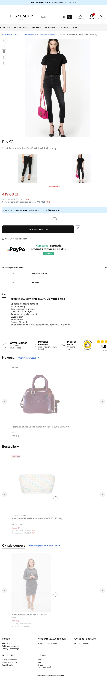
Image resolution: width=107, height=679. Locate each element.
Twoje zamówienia (10, 660)
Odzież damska (30, 35)
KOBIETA (18, 35)
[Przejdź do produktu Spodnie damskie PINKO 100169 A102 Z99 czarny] (81, 168)
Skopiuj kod (54, 210)
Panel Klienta (7, 665)
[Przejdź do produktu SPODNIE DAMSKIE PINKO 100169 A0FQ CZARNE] (27, 168)
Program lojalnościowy (47, 643)
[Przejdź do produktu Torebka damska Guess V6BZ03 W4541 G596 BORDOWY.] (40, 394)
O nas (40, 665)
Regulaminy (7, 643)
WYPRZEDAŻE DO (53, 2)
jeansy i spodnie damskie (48, 35)
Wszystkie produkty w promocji (42, 546)
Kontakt (41, 660)
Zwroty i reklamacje (10, 648)
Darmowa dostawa (81, 643)
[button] (69, 17)
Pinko (8, 141)
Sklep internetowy (50, 676)
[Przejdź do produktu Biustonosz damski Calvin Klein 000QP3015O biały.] (37, 483)
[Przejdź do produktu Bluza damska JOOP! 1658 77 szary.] (31, 582)
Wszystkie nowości (27, 358)
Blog (39, 662)
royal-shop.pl (7, 35)
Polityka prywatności (11, 646)
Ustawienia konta (9, 662)
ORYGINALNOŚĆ (45, 667)
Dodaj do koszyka (38, 229)
